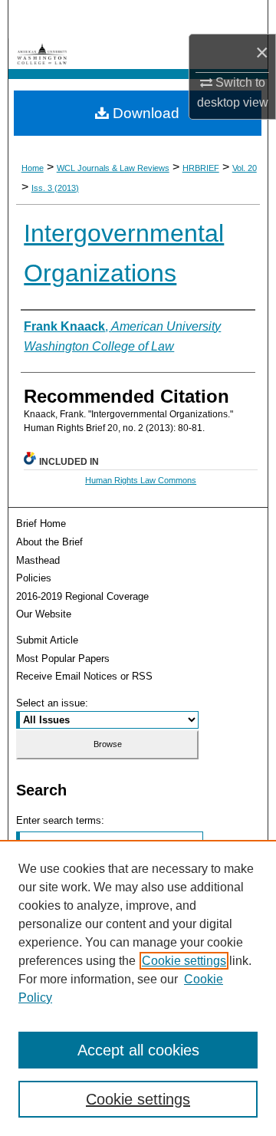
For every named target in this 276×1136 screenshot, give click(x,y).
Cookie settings (184, 960)
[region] (138, 988)
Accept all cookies (138, 1050)
